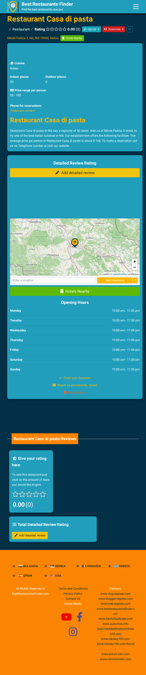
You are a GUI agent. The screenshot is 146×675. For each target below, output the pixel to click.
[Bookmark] (130, 29)
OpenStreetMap (120, 273)
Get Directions (115, 280)
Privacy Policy (72, 594)
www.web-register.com (116, 603)
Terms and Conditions (73, 588)
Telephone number (22, 110)
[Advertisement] (74, 51)
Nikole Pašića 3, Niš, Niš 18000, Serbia (33, 38)
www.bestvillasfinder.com (115, 618)
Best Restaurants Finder (47, 4)
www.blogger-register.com (115, 598)
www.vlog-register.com (115, 594)
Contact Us (73, 598)
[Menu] (136, 7)
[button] (134, 261)
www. (115, 624)
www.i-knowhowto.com (115, 659)
